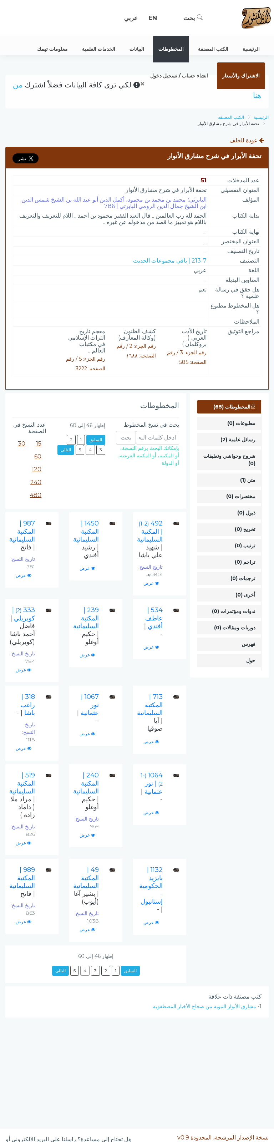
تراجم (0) (245, 562)
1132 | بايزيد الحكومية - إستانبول (151, 889)
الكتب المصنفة (231, 117)
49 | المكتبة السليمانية (86, 885)
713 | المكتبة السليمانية (150, 712)
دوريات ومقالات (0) (234, 627)
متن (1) (247, 480)
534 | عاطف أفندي (153, 622)
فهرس (248, 644)
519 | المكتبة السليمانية (22, 795)
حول (250, 660)
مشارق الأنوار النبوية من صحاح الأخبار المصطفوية (204, 1006)
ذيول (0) (246, 512)
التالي (66, 449)
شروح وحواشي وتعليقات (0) (229, 460)
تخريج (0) (245, 529)
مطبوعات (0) (241, 423)
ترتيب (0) (245, 545)
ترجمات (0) (242, 578)
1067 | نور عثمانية (88, 709)
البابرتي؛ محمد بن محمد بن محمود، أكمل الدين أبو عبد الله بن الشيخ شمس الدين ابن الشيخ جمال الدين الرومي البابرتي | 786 (114, 202)
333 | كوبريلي (22, 626)
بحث (190, 17)
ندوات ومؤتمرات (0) (233, 611)
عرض (149, 583)
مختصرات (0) (240, 496)
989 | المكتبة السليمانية (22, 882)
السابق (96, 439)
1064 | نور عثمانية (152, 787)
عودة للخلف (244, 140)
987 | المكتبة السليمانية (22, 535)
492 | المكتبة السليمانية (150, 539)
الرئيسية (261, 117)
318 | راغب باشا (25, 705)
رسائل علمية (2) (237, 439)
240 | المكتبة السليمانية (86, 791)
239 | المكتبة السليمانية (86, 626)
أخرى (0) (245, 595)
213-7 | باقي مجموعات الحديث (170, 260)
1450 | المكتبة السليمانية (86, 539)
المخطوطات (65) (231, 406)
